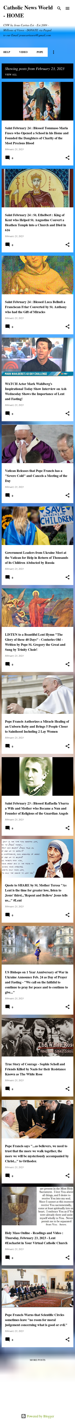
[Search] (59, 8)
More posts (37, 1359)
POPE (40, 52)
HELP (6, 52)
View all (11, 74)
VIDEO (23, 52)
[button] (67, 157)
